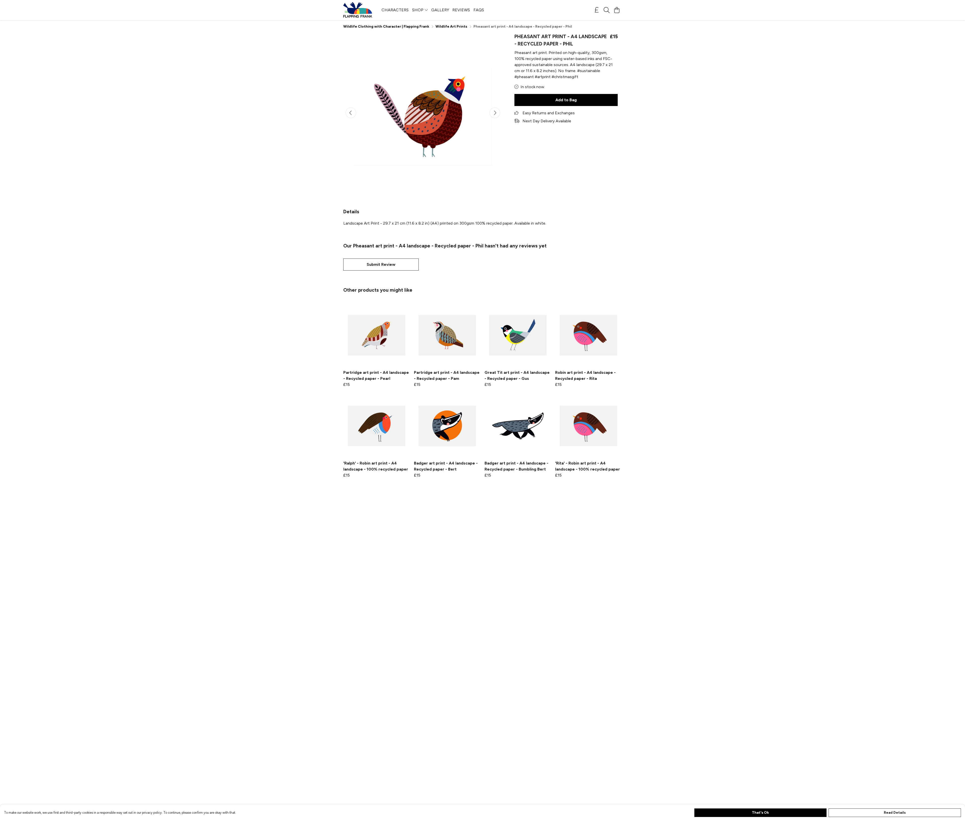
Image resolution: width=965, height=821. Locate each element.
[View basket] (617, 10)
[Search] (607, 10)
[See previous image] (351, 113)
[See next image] (495, 113)
